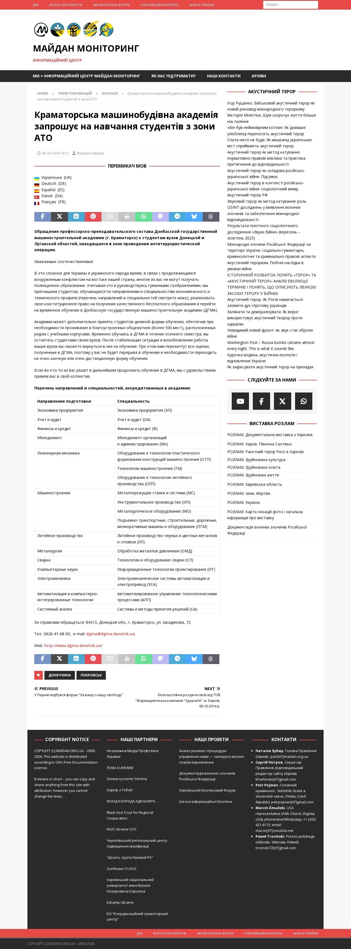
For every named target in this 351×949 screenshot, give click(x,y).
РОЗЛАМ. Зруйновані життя (253, 475)
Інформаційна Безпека (160, 5)
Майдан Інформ (90, 153)
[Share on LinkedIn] (76, 217)
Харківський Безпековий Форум (207, 790)
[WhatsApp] (303, 401)
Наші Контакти (223, 75)
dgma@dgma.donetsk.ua (110, 633)
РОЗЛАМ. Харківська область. (255, 484)
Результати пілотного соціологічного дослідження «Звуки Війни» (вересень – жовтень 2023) (263, 232)
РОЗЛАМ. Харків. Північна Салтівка (259, 444)
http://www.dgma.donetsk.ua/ (73, 645)
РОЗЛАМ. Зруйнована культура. (256, 459)
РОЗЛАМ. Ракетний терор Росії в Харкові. (265, 451)
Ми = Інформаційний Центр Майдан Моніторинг (86, 75)
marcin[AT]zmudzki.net (274, 830)
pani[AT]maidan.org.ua (289, 756)
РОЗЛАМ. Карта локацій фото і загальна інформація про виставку (265, 514)
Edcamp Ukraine (120, 902)
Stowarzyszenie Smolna (127, 778)
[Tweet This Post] (59, 217)
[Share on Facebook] (42, 217)
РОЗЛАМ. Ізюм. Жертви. (249, 493)
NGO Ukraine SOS (122, 829)
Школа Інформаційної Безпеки (205, 801)
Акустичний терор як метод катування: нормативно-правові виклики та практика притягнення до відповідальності (266, 158)
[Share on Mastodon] (160, 217)
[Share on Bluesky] (194, 217)
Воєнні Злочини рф (65, 5)
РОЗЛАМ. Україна (243, 502)
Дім (35, 5)
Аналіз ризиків (201, 5)
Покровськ (91, 675)
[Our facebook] (261, 401)
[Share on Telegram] (177, 217)
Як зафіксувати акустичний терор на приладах (270, 366)
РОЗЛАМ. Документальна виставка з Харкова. (270, 434)
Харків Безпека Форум (111, 5)
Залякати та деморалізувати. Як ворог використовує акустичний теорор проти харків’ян (264, 318)
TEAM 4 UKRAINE (120, 767)
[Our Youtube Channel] (240, 401)
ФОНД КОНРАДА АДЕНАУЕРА (131, 801)
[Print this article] (126, 217)
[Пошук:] (290, 4)
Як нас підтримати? (173, 75)
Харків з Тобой (119, 789)
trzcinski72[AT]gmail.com (277, 847)
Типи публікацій (75, 93)
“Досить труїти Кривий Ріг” (130, 857)
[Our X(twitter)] (282, 401)
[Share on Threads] (211, 217)
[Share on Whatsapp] (143, 217)
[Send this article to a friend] (109, 217)
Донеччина (60, 675)
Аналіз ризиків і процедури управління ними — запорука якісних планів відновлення (211, 756)
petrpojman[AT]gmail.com (292, 802)
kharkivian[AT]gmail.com (276, 779)
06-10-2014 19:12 (55, 153)
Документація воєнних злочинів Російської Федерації (267, 530)
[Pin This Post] (93, 217)
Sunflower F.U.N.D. (122, 868)
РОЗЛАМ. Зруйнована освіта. (254, 467)
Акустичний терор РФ (247, 194)
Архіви (259, 75)
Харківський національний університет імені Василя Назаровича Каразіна (130, 885)
